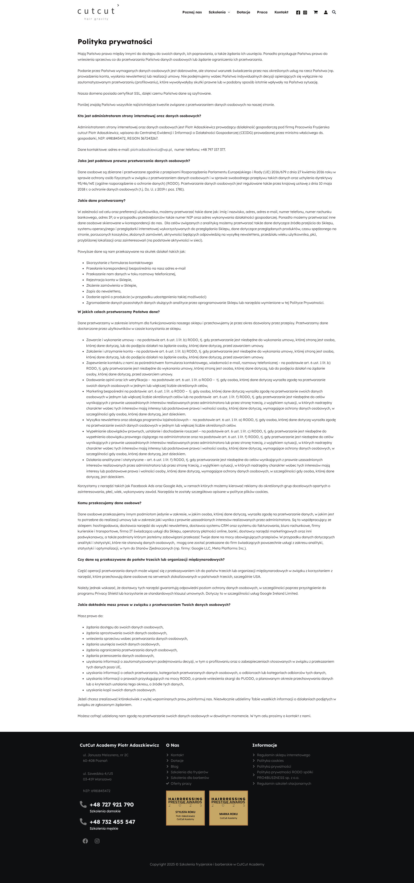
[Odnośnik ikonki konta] (326, 12)
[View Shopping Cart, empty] (316, 12)
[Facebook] (298, 12)
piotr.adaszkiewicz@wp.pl (151, 149)
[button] (228, 12)
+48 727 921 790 (112, 804)
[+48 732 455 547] (83, 821)
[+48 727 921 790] (83, 804)
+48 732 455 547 (112, 821)
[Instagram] (305, 12)
